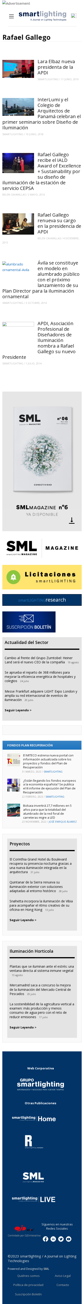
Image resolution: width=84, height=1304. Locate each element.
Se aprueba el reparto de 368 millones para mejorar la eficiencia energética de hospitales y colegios (40, 676)
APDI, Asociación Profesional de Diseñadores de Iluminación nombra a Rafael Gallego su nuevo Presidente (39, 340)
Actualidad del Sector (26, 642)
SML (46, 1269)
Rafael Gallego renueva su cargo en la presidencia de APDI (59, 223)
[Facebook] (45, 1238)
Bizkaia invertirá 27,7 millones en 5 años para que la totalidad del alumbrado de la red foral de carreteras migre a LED (47, 811)
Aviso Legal (63, 1276)
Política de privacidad (28, 1285)
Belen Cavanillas (14, 194)
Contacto (62, 1285)
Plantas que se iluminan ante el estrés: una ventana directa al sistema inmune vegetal (42, 968)
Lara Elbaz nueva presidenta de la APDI (56, 67)
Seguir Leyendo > (18, 710)
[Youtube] (68, 1238)
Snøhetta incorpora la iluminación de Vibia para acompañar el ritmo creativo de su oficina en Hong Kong (41, 905)
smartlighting (48, 79)
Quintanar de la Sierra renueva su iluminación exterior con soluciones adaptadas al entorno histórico (36, 886)
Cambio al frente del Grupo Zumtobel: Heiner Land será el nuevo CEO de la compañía (39, 660)
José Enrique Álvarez (63, 821)
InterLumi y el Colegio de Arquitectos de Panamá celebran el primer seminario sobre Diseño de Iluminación (41, 113)
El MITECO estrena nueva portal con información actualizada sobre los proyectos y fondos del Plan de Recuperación (48, 761)
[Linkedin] (53, 1238)
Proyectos (20, 843)
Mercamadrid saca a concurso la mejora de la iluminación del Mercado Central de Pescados (40, 989)
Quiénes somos (28, 1276)
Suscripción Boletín (28, 1294)
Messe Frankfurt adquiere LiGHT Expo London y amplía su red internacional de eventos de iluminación (41, 695)
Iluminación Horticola (31, 951)
